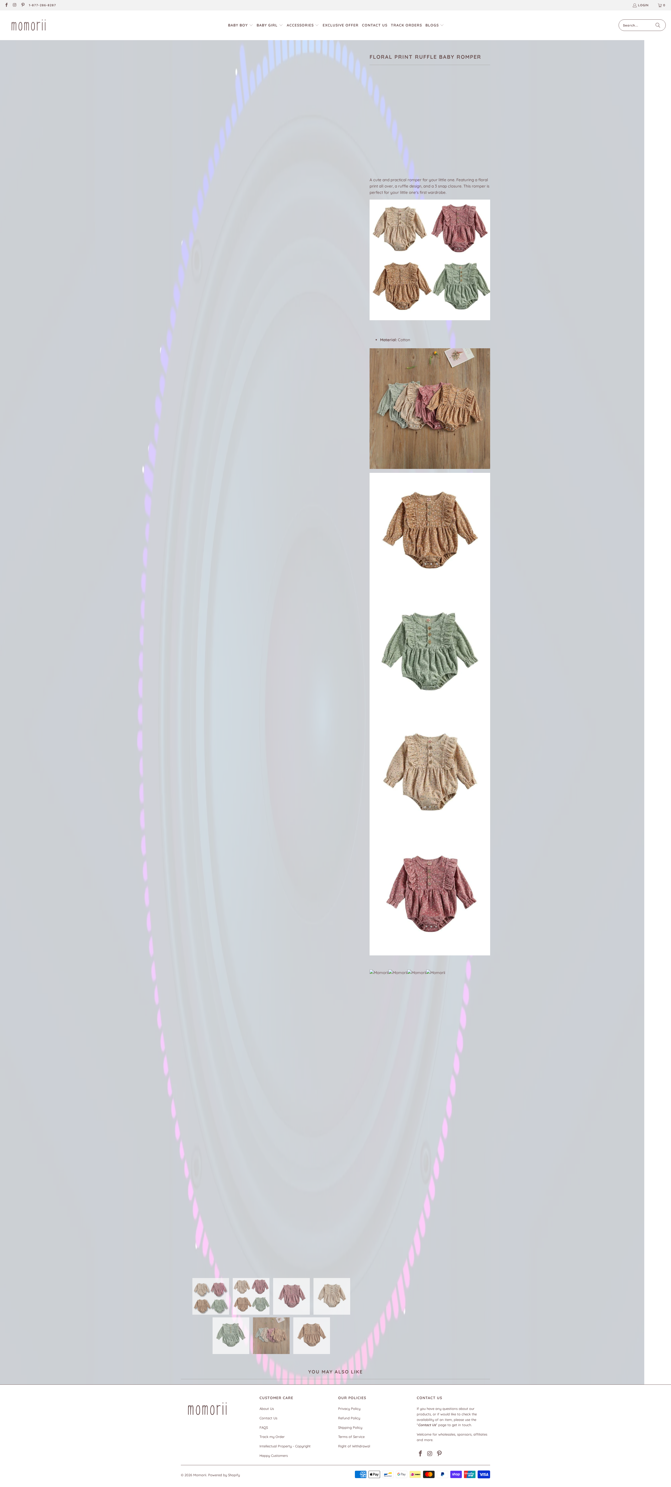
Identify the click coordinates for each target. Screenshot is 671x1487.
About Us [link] (266, 1408)
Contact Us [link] (268, 1418)
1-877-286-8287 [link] (42, 5)
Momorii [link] (199, 1475)
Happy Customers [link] (273, 1455)
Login (643, 5)
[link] (6, 5)
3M (374, 129)
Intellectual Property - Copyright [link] (285, 1446)
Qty (373, 145)
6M (387, 129)
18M (415, 129)
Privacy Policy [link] (349, 1408)
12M (401, 129)
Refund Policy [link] (349, 1418)
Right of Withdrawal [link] (354, 1446)
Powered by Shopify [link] (224, 1475)
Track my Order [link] (272, 1437)
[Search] (658, 25)
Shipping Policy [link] (350, 1427)
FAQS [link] (263, 1427)
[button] (240, 25)
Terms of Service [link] (351, 1437)
